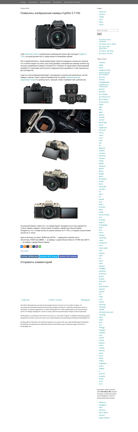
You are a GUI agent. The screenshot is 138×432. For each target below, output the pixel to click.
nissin (101, 261)
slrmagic (102, 327)
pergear (101, 279)
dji (100, 145)
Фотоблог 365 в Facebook (68, 256)
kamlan (101, 199)
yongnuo (102, 376)
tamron (101, 338)
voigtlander (103, 363)
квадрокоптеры (104, 70)
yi (99, 371)
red (100, 294)
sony (100, 335)
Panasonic (102, 12)
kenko (101, 204)
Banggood (102, 405)
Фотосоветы (33, 2)
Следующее (25, 300)
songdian (102, 330)
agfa (100, 107)
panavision (102, 274)
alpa (100, 110)
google (101, 174)
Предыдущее (85, 300)
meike (101, 240)
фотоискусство (104, 97)
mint (100, 251)
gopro (101, 176)
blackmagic (103, 122)
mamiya (102, 235)
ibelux (101, 184)
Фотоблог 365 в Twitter (107, 44)
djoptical (102, 148)
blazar (101, 125)
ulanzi (101, 353)
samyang (102, 307)
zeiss (100, 384)
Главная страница (55, 300)
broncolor (102, 130)
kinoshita (102, 207)
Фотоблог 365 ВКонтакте (29, 256)
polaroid (102, 289)
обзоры (102, 80)
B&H (100, 407)
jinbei (101, 194)
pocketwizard (103, 286)
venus (101, 356)
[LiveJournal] (33, 246)
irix (100, 192)
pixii (100, 284)
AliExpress (102, 402)
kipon (101, 210)
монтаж (102, 77)
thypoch (102, 343)
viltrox (101, 358)
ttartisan (102, 350)
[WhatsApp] (39, 246)
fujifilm (26, 251)
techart (101, 340)
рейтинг (102, 89)
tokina (101, 345)
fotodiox (102, 158)
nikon (101, 256)
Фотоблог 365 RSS (106, 53)
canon (101, 135)
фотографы (103, 94)
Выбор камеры (45, 2)
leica (100, 217)
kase (100, 202)
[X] (27, 246)
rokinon (101, 302)
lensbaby (102, 220)
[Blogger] (30, 246)
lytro (100, 230)
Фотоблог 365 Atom (106, 51)
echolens (102, 153)
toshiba (101, 348)
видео (101, 65)
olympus (102, 266)
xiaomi (101, 366)
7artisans (102, 62)
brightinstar (103, 128)
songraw (102, 333)
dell (100, 143)
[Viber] (36, 246)
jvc (100, 197)
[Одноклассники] (24, 246)
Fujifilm (101, 17)
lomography (103, 225)
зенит (101, 67)
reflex (101, 297)
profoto (101, 292)
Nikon (101, 22)
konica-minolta (104, 215)
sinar (100, 322)
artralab (101, 117)
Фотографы (57, 2)
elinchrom (102, 156)
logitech (101, 222)
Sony (100, 19)
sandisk (101, 309)
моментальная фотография (104, 74)
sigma (101, 320)
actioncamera (104, 102)
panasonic (102, 271)
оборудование (104, 82)
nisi (100, 258)
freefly (101, 161)
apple (101, 112)
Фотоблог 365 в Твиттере (48, 256)
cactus (101, 133)
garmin (101, 168)
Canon (101, 24)
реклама (102, 92)
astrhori (101, 120)
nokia (101, 263)
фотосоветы (103, 99)
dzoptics (102, 151)
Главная (23, 2)
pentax (101, 276)
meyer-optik (103, 248)
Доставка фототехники (72, 2)
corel (100, 140)
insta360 (102, 189)
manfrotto (102, 238)
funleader (102, 166)
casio (101, 138)
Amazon (102, 415)
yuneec (101, 379)
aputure (101, 115)
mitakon (102, 253)
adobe (101, 104)
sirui (100, 325)
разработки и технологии (104, 86)
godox (101, 171)
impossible (102, 186)
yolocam (102, 374)
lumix (101, 228)
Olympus (102, 14)
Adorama (102, 410)
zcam (101, 381)
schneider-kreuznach (106, 312)
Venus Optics (103, 413)
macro (101, 233)
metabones (103, 243)
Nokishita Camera (32, 54)
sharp (101, 317)
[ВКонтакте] (21, 246)
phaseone (102, 281)
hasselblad (102, 179)
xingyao (101, 368)
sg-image (102, 315)
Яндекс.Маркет (104, 418)
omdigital (102, 268)
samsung (102, 304)
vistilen (101, 361)
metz (101, 245)
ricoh (100, 299)
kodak (101, 212)
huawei (101, 181)
